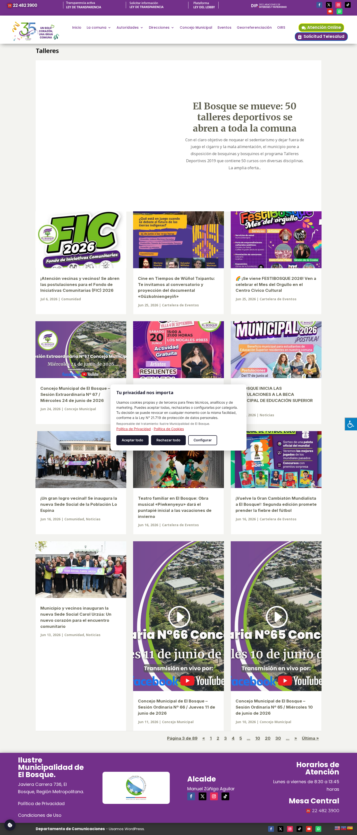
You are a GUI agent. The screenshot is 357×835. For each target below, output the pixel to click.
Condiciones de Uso (39, 815)
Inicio (76, 28)
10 (257, 738)
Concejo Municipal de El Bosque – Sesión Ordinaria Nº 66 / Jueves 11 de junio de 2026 (176, 707)
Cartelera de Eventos (180, 305)
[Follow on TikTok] (348, 5)
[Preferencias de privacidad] (10, 825)
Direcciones (159, 28)
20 (268, 738)
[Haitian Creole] (344, 827)
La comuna (96, 28)
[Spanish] (350, 827)
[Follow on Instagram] (338, 5)
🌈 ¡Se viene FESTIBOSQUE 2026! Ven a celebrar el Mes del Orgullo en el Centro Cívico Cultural (276, 284)
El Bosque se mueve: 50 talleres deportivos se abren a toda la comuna (245, 117)
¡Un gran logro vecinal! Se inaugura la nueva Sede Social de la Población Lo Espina (78, 504)
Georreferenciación (254, 28)
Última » (310, 738)
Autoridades (128, 28)
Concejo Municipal (196, 28)
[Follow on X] (329, 5)
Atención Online (324, 27)
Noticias (267, 415)
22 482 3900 (325, 810)
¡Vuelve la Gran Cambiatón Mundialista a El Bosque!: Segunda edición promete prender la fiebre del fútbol (276, 504)
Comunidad (71, 299)
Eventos (224, 28)
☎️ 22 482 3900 (22, 5)
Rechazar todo (168, 440)
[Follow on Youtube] (330, 11)
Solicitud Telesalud (324, 36)
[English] (337, 827)
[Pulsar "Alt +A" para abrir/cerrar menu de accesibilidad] (351, 424)
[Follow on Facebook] (319, 5)
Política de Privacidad (41, 803)
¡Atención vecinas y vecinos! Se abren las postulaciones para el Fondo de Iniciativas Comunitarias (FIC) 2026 (79, 284)
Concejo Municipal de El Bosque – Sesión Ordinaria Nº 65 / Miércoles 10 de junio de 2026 (274, 707)
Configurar (203, 440)
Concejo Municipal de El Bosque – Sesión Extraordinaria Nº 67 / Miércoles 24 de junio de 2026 (75, 394)
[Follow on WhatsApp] (339, 11)
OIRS (281, 28)
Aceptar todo (132, 440)
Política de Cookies (169, 429)
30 (278, 738)
